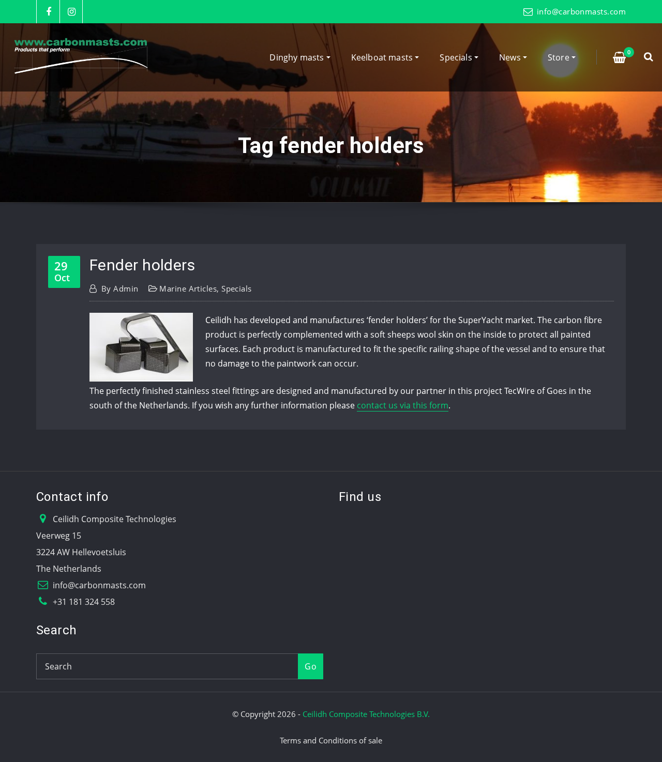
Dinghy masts (297, 57)
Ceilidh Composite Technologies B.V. (366, 714)
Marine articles (188, 288)
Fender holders (142, 265)
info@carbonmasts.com (581, 11)
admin (120, 288)
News (511, 57)
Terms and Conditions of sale (331, 740)
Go (311, 666)
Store (559, 57)
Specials (457, 57)
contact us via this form (402, 405)
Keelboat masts (383, 57)
